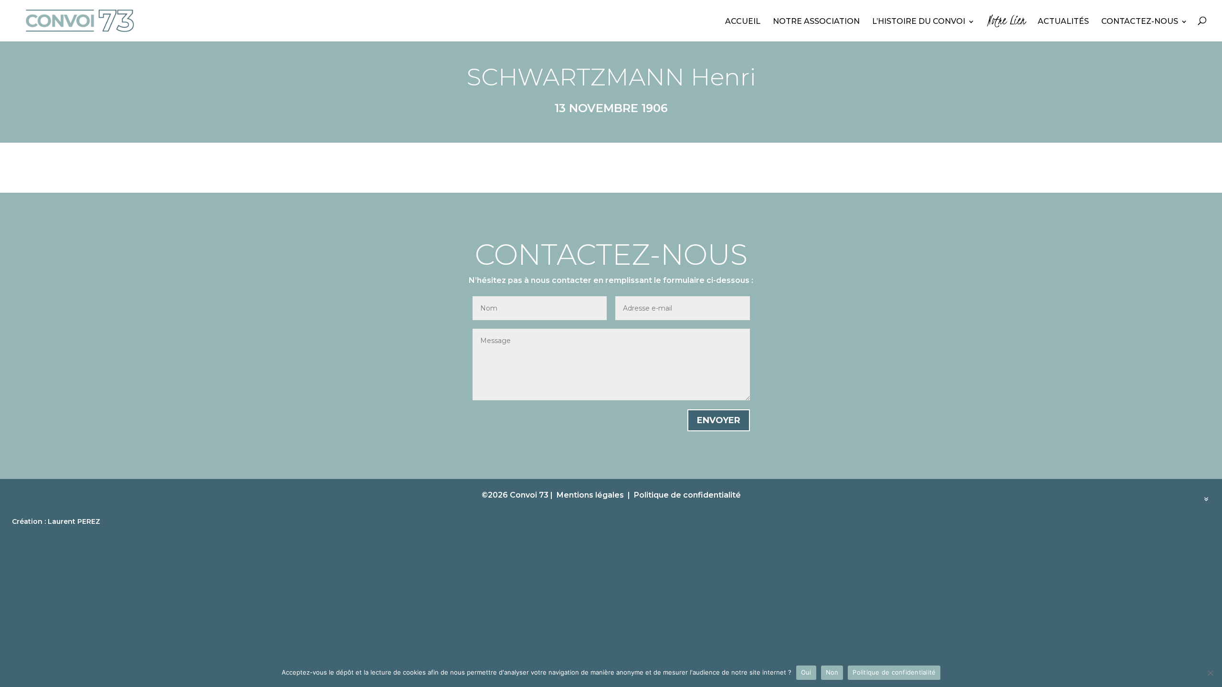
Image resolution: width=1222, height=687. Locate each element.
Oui (806, 672)
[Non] (1210, 672)
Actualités (1063, 22)
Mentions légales (590, 495)
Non (832, 672)
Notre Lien (1006, 23)
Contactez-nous (1139, 22)
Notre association (816, 22)
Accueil (742, 22)
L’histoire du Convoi (918, 22)
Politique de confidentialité (687, 495)
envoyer (718, 420)
